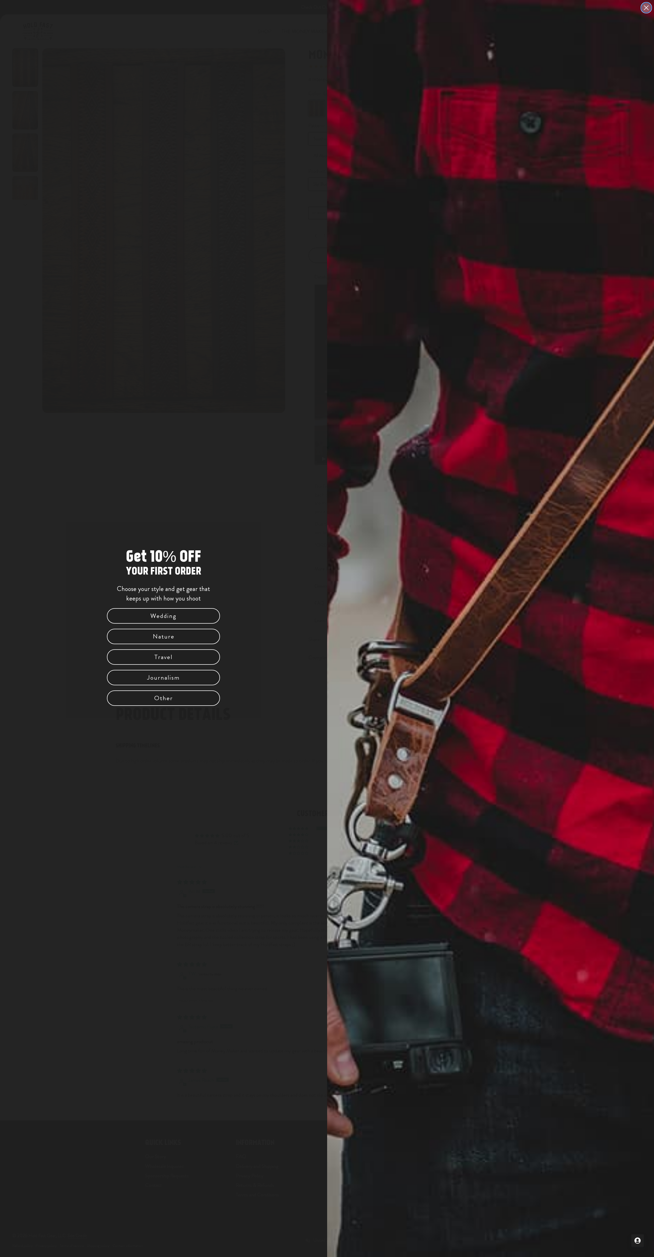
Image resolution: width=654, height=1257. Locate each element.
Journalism (163, 677)
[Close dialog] (646, 8)
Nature (163, 636)
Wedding (163, 616)
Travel (163, 657)
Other (163, 698)
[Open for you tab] (637, 1240)
